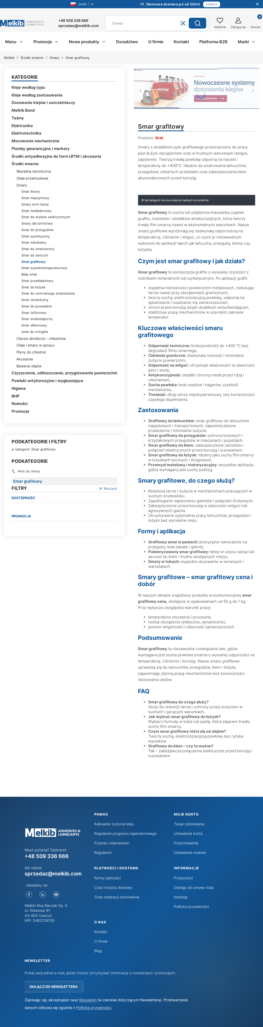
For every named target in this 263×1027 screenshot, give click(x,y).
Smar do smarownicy (37, 249)
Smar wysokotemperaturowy (44, 268)
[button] (197, 23)
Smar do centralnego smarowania (48, 293)
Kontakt (100, 931)
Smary (54, 58)
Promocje (20, 411)
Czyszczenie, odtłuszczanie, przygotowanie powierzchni (64, 372)
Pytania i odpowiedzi (111, 843)
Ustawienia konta (188, 833)
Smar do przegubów (37, 230)
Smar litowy (30, 191)
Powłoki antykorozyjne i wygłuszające (47, 380)
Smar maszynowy (35, 198)
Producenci (183, 878)
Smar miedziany (33, 242)
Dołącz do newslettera (54, 987)
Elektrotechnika (26, 133)
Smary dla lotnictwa (36, 223)
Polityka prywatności (191, 906)
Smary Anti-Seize (35, 204)
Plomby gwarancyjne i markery (41, 148)
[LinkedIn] (42, 894)
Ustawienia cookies (190, 852)
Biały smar (29, 274)
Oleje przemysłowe (32, 178)
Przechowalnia (186, 843)
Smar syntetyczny (35, 236)
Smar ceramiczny (34, 300)
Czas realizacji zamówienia (116, 897)
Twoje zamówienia (189, 824)
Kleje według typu (28, 87)
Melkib (9, 58)
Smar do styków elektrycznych (45, 217)
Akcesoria (24, 359)
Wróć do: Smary (29, 471)
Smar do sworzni (34, 255)
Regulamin (103, 852)
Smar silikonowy (34, 325)
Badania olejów (29, 366)
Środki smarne (32, 58)
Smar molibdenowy (36, 211)
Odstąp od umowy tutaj (193, 887)
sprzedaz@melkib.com (53, 874)
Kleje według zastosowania (37, 95)
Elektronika (22, 125)
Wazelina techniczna (33, 171)
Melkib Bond (23, 110)
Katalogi (180, 897)
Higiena (19, 388)
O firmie (100, 941)
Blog (98, 951)
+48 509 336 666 (47, 856)
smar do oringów (34, 332)
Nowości (20, 403)
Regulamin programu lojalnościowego (125, 833)
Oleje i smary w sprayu (35, 345)
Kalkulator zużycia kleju (114, 824)
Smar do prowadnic (36, 306)
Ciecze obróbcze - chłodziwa (41, 338)
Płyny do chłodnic (31, 352)
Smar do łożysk (33, 287)
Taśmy (18, 118)
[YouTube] (56, 894)
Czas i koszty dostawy (113, 887)
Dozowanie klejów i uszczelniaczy (43, 102)
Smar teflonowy (33, 313)
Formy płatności (107, 878)
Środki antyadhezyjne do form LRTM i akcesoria (56, 156)
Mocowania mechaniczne (35, 140)
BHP (16, 396)
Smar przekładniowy (37, 281)
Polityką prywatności (93, 1007)
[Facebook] (29, 894)
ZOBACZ (211, 4)
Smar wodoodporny (37, 319)
